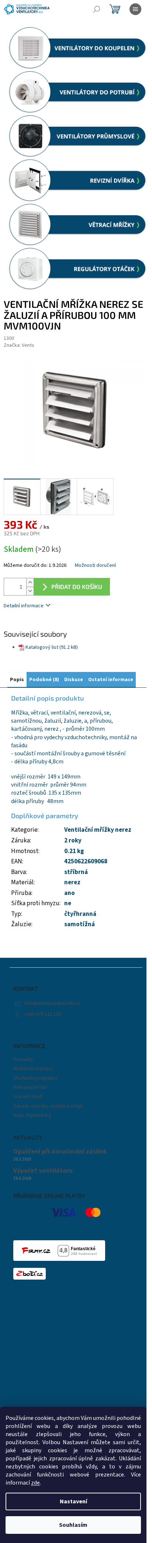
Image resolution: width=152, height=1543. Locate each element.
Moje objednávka (32, 1115)
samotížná (79, 924)
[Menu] (135, 9)
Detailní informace (24, 605)
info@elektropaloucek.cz (52, 1003)
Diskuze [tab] (73, 679)
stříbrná (76, 872)
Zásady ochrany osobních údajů (48, 1106)
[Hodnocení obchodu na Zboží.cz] (29, 1274)
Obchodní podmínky (35, 1078)
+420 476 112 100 (42, 1014)
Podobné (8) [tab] (44, 679)
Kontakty (23, 1059)
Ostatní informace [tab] (110, 679)
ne (67, 903)
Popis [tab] (17, 679)
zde (35, 1483)
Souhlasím (73, 1525)
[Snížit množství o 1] (30, 591)
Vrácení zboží (28, 1096)
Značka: (19, 345)
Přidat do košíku (76, 586)
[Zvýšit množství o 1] (30, 582)
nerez (72, 882)
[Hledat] (96, 9)
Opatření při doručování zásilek (60, 1151)
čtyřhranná (80, 914)
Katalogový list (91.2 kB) (51, 647)
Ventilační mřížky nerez (97, 830)
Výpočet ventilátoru (43, 1170)
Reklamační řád (30, 1087)
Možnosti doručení (95, 565)
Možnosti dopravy (33, 1068)
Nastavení (73, 1501)
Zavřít (43, 626)
